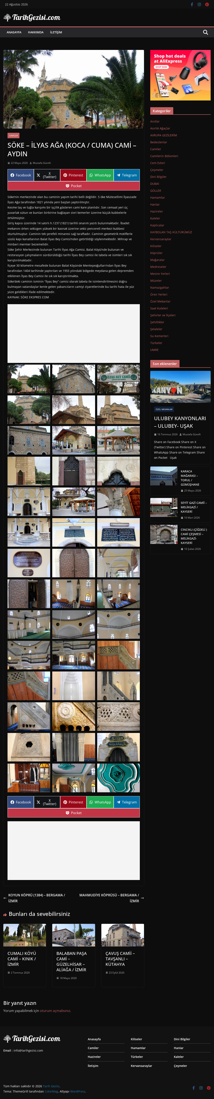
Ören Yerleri (158, 294)
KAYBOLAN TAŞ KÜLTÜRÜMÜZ (171, 232)
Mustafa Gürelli (42, 163)
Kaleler (155, 218)
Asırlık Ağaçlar (160, 128)
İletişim (56, 32)
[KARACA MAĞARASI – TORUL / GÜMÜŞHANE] (163, 481)
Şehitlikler (157, 322)
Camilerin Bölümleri (164, 156)
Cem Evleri (157, 163)
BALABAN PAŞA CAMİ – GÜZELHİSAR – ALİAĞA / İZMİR (71, 961)
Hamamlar (157, 197)
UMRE (154, 350)
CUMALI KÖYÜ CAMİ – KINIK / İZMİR (22, 958)
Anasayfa (14, 32)
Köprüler (156, 253)
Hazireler (156, 211)
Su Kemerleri (159, 336)
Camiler (13, 135)
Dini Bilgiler (158, 177)
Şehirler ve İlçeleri (163, 315)
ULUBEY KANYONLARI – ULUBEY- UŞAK (180, 422)
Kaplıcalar (157, 225)
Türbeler (156, 343)
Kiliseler (156, 246)
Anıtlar (155, 121)
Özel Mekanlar (160, 301)
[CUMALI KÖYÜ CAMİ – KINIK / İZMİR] (24, 926)
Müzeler (156, 281)
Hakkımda (35, 32)
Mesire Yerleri (160, 274)
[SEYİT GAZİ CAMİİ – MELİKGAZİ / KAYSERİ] (163, 510)
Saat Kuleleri (159, 308)
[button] (29, 379)
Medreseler (158, 267)
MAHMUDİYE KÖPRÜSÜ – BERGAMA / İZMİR (109, 898)
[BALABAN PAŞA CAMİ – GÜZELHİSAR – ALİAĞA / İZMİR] (73, 926)
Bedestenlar (158, 142)
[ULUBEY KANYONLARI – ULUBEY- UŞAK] (180, 387)
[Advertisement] (74, 333)
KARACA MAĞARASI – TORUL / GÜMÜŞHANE (190, 477)
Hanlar (155, 204)
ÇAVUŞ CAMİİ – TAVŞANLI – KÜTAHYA (120, 958)
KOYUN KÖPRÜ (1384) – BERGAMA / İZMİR (36, 898)
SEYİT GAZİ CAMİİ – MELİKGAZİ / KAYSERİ (194, 507)
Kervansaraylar (160, 239)
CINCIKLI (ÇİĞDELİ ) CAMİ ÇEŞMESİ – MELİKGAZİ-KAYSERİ (194, 536)
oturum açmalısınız (55, 1010)
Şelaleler (156, 329)
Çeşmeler (156, 170)
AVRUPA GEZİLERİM (163, 135)
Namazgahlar (159, 287)
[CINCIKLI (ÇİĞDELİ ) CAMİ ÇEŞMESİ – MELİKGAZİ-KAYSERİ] (163, 539)
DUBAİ (154, 184)
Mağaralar (157, 260)
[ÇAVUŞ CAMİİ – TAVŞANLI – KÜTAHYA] (122, 926)
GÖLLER (155, 191)
